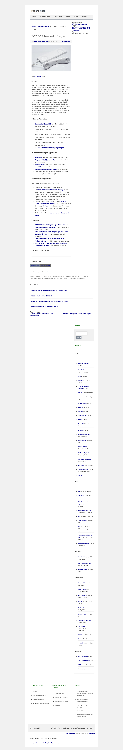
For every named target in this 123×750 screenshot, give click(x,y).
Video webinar (39, 164)
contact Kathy (45, 703)
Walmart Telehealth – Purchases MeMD (44, 307)
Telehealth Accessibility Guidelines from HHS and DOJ (49, 290)
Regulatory (58, 17)
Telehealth (76, 30)
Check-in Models (45, 17)
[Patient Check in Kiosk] (40, 14)
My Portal (46, 206)
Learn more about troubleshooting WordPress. (43, 743)
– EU (85, 660)
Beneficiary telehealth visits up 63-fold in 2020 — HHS (49, 301)
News (68, 17)
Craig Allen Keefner (41, 41)
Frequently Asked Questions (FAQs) (46, 160)
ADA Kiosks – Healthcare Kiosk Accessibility (42, 314)
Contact (84, 17)
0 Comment (66, 41)
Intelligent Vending (38, 699)
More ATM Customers (39, 695)
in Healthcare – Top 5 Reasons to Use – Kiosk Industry (85, 708)
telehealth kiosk (43, 26)
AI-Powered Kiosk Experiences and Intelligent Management (85, 693)
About (76, 17)
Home (34, 17)
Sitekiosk (57, 705)
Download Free (59, 693)
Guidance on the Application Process (46, 169)
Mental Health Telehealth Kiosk (41, 296)
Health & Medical (84, 29)
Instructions (38, 157)
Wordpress (91, 733)
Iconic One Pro (70, 733)
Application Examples (61, 697)
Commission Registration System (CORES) (50, 190)
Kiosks (35, 691)
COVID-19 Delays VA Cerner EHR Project (78, 314)
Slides (40, 167)
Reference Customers (61, 701)
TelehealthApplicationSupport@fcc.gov (50, 148)
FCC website (38, 76)
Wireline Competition (79, 24)
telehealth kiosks (45, 265)
